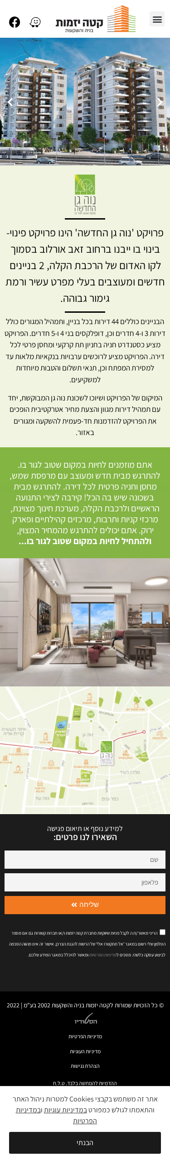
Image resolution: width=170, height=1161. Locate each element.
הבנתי (85, 1142)
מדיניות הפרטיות (85, 1036)
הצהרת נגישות (85, 1065)
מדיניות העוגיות (85, 1051)
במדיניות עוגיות (65, 1110)
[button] (157, 18)
